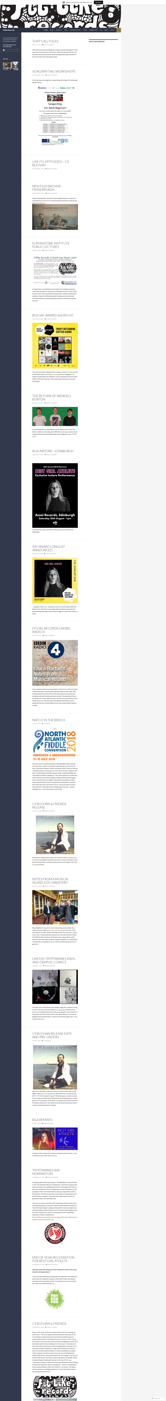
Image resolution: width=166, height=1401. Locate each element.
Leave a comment (48, 45)
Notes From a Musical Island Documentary (50, 880)
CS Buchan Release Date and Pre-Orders (52, 1035)
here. (55, 1155)
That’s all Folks (45, 41)
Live (101, 30)
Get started (98, 2)
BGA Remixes (42, 1120)
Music (66, 30)
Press (106, 30)
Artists (58, 30)
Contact (112, 30)
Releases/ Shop (93, 30)
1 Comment (46, 723)
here (43, 203)
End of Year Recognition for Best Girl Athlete (53, 1259)
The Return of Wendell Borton (51, 397)
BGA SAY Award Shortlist (53, 315)
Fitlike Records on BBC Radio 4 (51, 630)
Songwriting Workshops (53, 71)
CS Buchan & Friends (49, 1323)
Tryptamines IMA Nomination (46, 1172)
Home (46, 30)
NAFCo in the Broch (48, 720)
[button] (7, 65)
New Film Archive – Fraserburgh (47, 187)
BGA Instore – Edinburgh (52, 451)
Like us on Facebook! (97, 41)
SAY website (55, 374)
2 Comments (47, 1040)
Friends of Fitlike (75, 30)
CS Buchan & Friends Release (49, 805)
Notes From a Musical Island (55, 930)
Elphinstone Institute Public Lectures (51, 245)
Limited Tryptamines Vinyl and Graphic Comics (54, 960)
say (53, 1283)
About (52, 30)
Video (85, 30)
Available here (71, 857)
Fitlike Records (9, 30)
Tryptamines (61, 1010)
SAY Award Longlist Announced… (48, 548)
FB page (35, 864)
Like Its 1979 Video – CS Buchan (50, 163)
